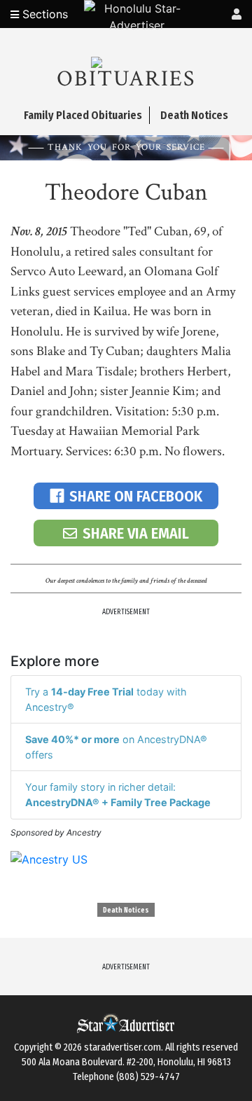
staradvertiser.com (122, 1047)
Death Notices (126, 910)
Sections (43, 14)
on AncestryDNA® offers (116, 747)
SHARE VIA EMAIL (136, 533)
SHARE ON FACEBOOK (135, 496)
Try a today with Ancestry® (106, 699)
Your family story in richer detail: (118, 794)
